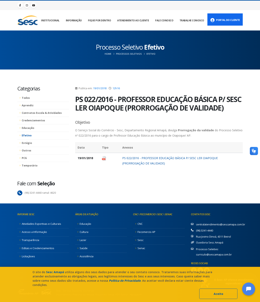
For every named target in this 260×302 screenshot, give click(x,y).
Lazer (83, 240)
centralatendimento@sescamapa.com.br (220, 224)
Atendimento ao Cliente (133, 20)
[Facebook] (20, 5)
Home (108, 53)
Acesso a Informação (34, 232)
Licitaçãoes (28, 256)
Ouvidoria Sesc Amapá (209, 242)
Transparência (30, 240)
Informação (74, 20)
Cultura (84, 232)
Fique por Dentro (99, 20)
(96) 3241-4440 (204, 230)
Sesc (140, 240)
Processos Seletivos (129, 53)
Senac (141, 248)
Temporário (29, 165)
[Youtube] (33, 5)
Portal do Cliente (228, 20)
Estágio (27, 143)
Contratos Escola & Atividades (42, 113)
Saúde (84, 248)
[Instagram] (27, 5)
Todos (26, 98)
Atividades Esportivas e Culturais (41, 224)
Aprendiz (28, 105)
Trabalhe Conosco (192, 20)
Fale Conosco (164, 20)
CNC (140, 224)
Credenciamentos (33, 120)
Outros (26, 150)
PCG (24, 158)
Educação (28, 128)
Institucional (50, 20)
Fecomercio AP (146, 232)
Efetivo (150, 53)
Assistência (86, 256)
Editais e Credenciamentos (38, 248)
